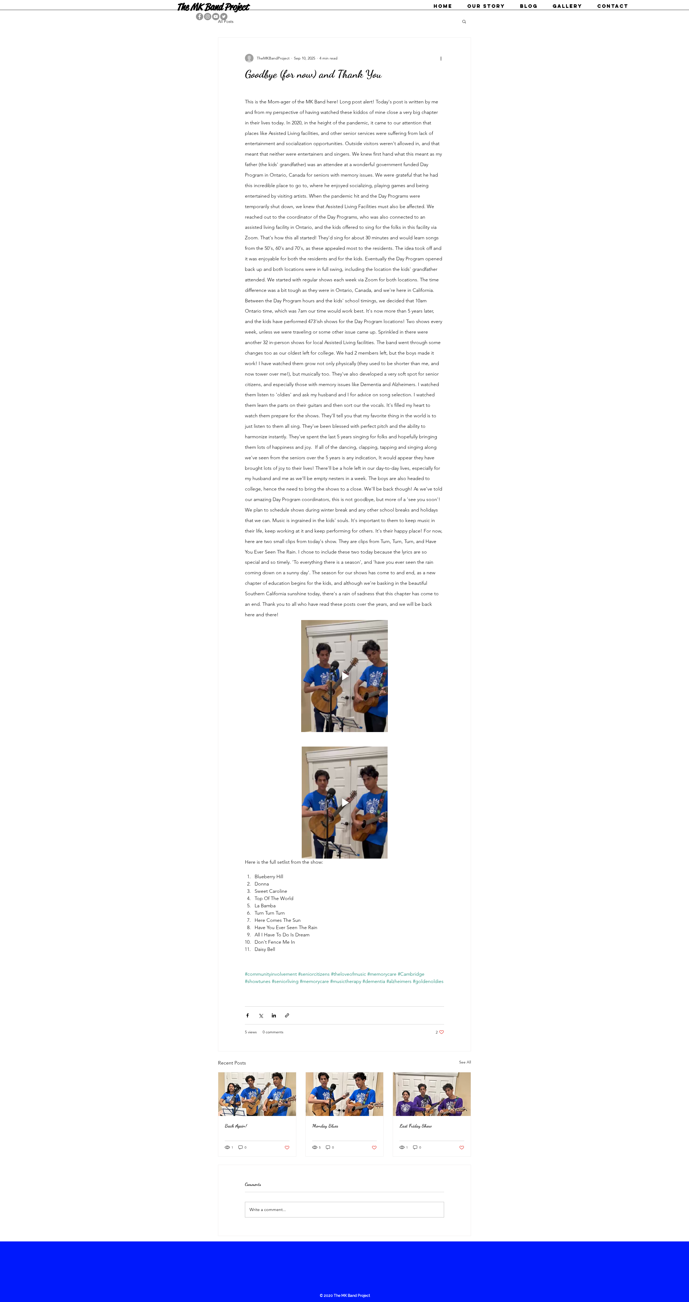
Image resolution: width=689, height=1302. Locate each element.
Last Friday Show (415, 1126)
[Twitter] (223, 16)
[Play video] (344, 676)
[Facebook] (199, 16)
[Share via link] (287, 1015)
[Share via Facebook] (247, 1015)
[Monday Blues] (345, 1094)
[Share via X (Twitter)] (260, 1015)
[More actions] (441, 58)
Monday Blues (325, 1126)
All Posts (225, 21)
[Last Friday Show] (432, 1094)
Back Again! (236, 1126)
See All (465, 1062)
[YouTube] (215, 16)
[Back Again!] (257, 1094)
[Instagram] (207, 16)
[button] (464, 21)
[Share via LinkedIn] (273, 1015)
